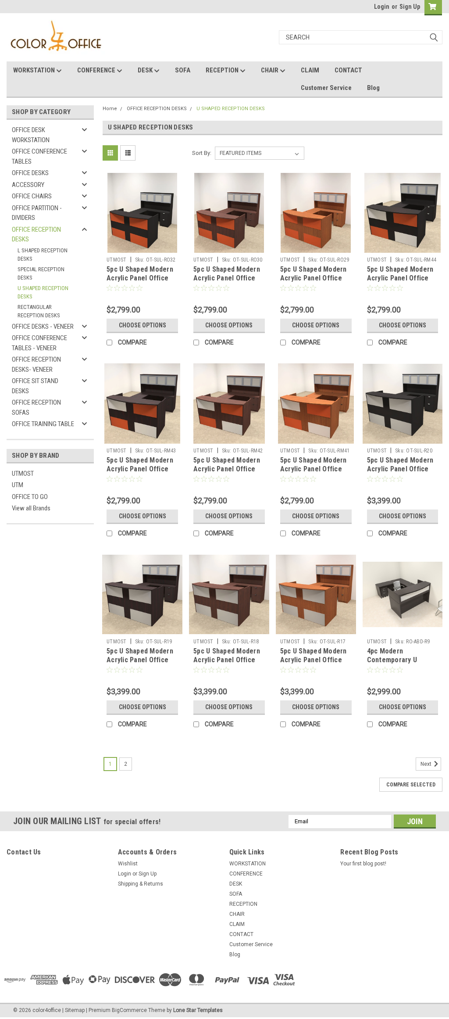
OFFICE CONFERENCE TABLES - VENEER (39, 343)
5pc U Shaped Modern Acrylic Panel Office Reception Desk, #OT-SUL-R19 (140, 664)
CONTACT (348, 70)
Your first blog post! (363, 864)
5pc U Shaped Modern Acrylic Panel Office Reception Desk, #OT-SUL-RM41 (313, 473)
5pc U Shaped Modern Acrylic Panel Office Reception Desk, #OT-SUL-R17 (313, 664)
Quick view (142, 246)
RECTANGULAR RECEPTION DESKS (39, 311)
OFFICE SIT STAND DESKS (35, 386)
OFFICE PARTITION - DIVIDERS (37, 213)
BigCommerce (129, 1010)
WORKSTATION (34, 70)
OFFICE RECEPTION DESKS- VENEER (36, 364)
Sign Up (409, 6)
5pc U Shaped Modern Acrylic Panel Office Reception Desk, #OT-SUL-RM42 (226, 473)
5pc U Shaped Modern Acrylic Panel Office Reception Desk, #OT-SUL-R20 (400, 473)
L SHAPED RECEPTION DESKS (43, 254)
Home (110, 108)
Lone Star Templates (198, 1010)
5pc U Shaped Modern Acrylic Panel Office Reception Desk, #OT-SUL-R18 (226, 664)
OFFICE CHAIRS (32, 196)
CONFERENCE (97, 70)
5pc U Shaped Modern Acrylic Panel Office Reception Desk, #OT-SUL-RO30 (226, 282)
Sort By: (201, 153)
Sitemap (75, 1010)
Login (381, 6)
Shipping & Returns (140, 884)
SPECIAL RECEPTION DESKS (41, 273)
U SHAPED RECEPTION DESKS (43, 292)
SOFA (182, 70)
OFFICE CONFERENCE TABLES (39, 156)
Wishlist (128, 864)
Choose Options (142, 325)
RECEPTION (223, 70)
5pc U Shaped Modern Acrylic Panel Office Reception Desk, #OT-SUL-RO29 (313, 282)
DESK (146, 70)
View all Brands (31, 508)
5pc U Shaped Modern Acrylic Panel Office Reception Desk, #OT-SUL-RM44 (400, 282)
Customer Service (326, 88)
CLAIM (310, 70)
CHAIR (270, 70)
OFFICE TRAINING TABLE (43, 424)
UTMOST (23, 473)
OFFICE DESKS (30, 173)
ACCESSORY (28, 185)
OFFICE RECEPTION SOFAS (36, 407)
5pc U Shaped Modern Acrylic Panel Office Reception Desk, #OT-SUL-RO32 (140, 282)
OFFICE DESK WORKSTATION (31, 135)
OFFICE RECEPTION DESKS (36, 235)
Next (426, 764)
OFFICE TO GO (30, 497)
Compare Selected (410, 785)
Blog (373, 88)
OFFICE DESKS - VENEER (43, 326)
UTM (17, 485)
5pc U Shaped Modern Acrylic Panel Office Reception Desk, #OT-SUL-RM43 (140, 473)
